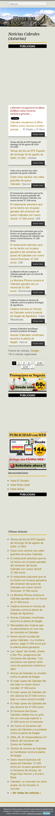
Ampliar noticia (38, 134)
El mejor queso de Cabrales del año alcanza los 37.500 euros (28, 705)
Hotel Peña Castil (20, 485)
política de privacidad (34, 813)
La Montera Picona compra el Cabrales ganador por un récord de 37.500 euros (27, 285)
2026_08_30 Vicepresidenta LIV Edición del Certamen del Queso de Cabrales (28, 740)
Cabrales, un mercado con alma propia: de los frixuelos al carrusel (28, 785)
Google (35, 350)
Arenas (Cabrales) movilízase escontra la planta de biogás (27, 338)
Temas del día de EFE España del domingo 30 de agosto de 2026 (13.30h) (27, 154)
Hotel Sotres (17, 489)
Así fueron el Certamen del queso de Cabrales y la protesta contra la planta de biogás (28, 729)
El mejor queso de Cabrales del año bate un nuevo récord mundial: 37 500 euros (28, 684)
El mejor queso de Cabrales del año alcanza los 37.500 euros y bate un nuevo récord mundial (28, 695)
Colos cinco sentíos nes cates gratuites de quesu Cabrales (27, 180)
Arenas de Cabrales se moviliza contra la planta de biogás (28, 674)
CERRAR (46, 813)
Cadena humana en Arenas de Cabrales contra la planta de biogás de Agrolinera (26, 312)
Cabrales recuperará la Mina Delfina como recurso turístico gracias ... (27, 125)
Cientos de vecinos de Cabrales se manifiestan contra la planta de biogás (28, 751)
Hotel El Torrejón (19, 480)
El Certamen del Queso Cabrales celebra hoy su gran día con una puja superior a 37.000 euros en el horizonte (27, 716)
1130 (39, 363)
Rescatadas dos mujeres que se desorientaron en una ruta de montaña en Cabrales (26, 628)
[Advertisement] (27, 75)
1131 (25, 366)
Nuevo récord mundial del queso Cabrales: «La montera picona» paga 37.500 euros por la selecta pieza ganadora (28, 642)
